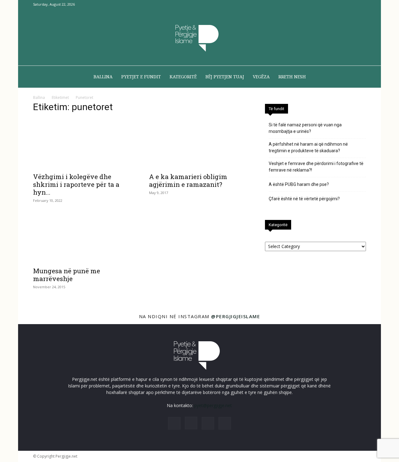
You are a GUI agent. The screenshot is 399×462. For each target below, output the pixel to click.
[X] (351, 4)
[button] (358, 77)
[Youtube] (361, 4)
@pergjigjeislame (235, 316)
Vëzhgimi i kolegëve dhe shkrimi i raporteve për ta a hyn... (76, 184)
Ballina (103, 76)
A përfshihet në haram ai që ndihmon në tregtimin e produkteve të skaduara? (308, 147)
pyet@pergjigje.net (213, 405)
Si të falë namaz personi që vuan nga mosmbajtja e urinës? (305, 128)
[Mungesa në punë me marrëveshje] (83, 238)
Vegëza (261, 76)
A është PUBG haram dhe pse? (299, 184)
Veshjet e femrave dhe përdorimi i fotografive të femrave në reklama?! (316, 167)
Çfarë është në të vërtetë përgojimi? (304, 198)
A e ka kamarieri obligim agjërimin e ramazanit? (188, 180)
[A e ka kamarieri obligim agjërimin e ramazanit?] (199, 144)
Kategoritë (183, 76)
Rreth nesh (292, 76)
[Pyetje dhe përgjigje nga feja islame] (199, 37)
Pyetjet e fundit (141, 76)
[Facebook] (330, 4)
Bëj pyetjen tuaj (224, 76)
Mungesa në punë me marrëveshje (66, 274)
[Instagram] (340, 4)
